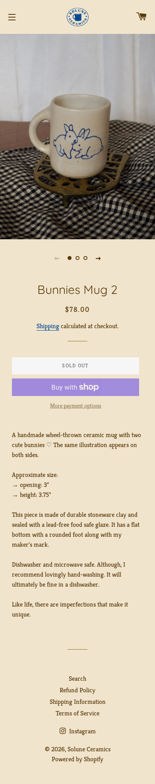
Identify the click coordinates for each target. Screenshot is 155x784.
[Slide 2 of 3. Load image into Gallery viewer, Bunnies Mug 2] (77, 258)
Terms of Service (77, 713)
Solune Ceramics (89, 749)
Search (77, 678)
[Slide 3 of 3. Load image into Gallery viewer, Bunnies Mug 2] (85, 258)
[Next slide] (98, 258)
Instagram (82, 731)
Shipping (48, 326)
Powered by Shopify (77, 759)
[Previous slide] (57, 258)
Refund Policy (77, 690)
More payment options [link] (75, 405)
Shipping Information (78, 701)
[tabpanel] (77, 135)
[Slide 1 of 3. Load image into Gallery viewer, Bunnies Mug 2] (70, 258)
